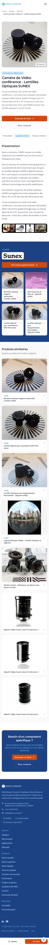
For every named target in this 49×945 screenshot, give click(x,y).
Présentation (8, 136)
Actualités (6, 905)
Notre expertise (8, 862)
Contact (5, 891)
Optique (11, 11)
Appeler (14, 941)
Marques (6, 847)
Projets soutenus (9, 882)
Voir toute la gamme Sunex (23, 265)
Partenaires (7, 878)
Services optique (9, 870)
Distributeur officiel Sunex (14, 73)
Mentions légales (8, 931)
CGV (33, 931)
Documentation (8, 909)
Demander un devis (22, 757)
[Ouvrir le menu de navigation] (45, 4)
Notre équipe (7, 866)
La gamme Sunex (22, 136)
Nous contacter (24, 125)
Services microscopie (11, 874)
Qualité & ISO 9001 (10, 886)
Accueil (4, 11)
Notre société (7, 857)
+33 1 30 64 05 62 (11, 809)
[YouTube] (7, 921)
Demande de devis (23, 118)
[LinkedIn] (3, 921)
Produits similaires (39, 136)
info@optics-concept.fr (13, 813)
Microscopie (7, 839)
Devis (38, 941)
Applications (7, 843)
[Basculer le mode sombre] (43, 939)
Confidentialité (23, 931)
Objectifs (20, 11)
